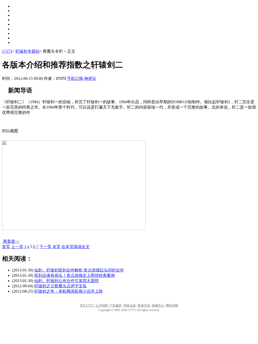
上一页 (17, 247)
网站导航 (172, 305)
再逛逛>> (11, 241)
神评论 (90, 78)
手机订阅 (75, 78)
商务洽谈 (130, 305)
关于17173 (86, 305)
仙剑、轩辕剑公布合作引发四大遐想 (66, 281)
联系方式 (144, 305)
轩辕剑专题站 (27, 51)
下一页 (45, 247)
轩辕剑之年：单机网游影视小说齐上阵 (68, 291)
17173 (7, 51)
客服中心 (158, 305)
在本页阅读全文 (75, 247)
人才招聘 (101, 305)
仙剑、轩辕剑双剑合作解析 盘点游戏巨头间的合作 (79, 270)
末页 (56, 247)
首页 (6, 247)
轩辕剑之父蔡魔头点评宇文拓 (60, 286)
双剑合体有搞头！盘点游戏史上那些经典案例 (74, 275)
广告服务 (116, 305)
